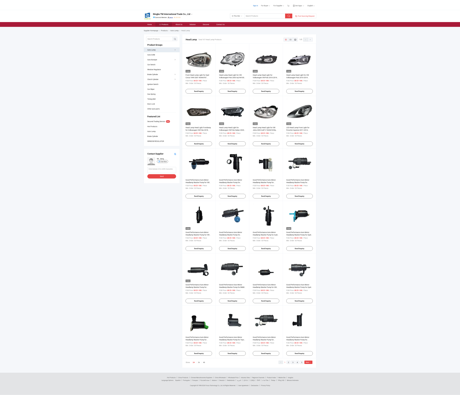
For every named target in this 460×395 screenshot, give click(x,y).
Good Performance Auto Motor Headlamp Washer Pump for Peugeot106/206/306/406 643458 (199, 339)
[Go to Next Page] (310, 39)
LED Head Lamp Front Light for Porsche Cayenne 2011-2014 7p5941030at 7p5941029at (297, 130)
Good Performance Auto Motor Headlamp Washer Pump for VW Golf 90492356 (265, 287)
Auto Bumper (152, 60)
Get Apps (298, 5)
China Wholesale (220, 377)
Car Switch (151, 64)
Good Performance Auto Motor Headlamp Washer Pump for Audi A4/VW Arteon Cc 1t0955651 (265, 234)
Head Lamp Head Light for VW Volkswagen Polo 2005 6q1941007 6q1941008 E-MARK (232, 77)
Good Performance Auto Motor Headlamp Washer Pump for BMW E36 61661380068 (231, 287)
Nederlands (231, 380)
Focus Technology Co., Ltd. (214, 385)
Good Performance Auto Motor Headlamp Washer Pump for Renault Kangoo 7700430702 (297, 182)
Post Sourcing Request (306, 16)
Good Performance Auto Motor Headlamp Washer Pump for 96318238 (297, 339)
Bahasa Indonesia (293, 380)
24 (194, 362)
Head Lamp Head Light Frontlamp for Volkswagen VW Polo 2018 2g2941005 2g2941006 (198, 130)
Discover (206, 24)
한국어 (246, 380)
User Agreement (243, 385)
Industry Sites (245, 377)
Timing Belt (151, 99)
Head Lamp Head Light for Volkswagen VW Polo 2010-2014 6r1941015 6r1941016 (265, 77)
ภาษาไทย (265, 380)
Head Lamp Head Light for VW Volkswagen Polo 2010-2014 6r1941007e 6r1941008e (297, 77)
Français (195, 380)
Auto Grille (151, 55)
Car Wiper (151, 89)
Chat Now (163, 161)
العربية (239, 380)
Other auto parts (153, 109)
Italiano (214, 380)
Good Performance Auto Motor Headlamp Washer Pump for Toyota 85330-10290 (232, 339)
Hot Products (171, 377)
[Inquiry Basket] (288, 5)
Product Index (271, 377)
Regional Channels (258, 377)
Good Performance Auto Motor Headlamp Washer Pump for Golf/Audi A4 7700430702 (264, 339)
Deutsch (222, 380)
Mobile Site (281, 377)
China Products (183, 377)
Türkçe (273, 380)
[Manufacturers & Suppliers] (159, 5)
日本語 (252, 380)
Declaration (255, 385)
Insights (290, 377)
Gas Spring (151, 94)
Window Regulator (154, 69)
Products (164, 24)
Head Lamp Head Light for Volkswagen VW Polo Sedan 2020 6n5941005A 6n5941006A (231, 130)
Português (186, 380)
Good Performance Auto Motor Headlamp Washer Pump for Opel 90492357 (298, 234)
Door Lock (151, 104)
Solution (193, 24)
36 (199, 362)
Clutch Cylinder (152, 79)
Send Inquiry (199, 91)
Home (149, 24)
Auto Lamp (151, 50)
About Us (178, 24)
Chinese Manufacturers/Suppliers (201, 377)
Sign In (255, 5)
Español (178, 380)
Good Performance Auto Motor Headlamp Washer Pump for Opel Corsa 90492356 (298, 287)
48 (204, 362)
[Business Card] (175, 153)
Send (162, 176)
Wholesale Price (233, 377)
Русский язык (204, 380)
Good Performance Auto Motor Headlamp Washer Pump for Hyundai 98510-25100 (264, 182)
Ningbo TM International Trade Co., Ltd (171, 14)
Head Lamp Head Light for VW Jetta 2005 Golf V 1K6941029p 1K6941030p (264, 130)
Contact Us (220, 24)
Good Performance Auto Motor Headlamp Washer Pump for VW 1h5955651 (197, 234)
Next (307, 362)
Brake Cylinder (152, 74)
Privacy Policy (265, 385)
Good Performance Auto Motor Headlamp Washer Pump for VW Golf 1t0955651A (197, 182)
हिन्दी (258, 380)
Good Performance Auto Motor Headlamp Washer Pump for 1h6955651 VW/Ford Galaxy (230, 234)
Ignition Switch (152, 84)
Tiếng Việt (281, 380)
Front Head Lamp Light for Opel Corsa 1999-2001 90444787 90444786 (197, 77)
